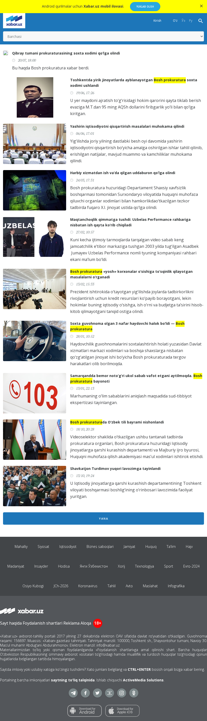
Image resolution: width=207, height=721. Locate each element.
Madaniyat (15, 566)
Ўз (183, 20)
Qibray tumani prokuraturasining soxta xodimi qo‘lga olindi (66, 53)
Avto (129, 585)
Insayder (41, 566)
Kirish (157, 20)
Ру (190, 20)
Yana (103, 518)
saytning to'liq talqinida (73, 680)
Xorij (121, 566)
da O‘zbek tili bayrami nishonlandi (117, 422)
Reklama (71, 623)
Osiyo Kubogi (33, 585)
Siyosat (43, 546)
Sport (168, 566)
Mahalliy (21, 546)
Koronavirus (87, 585)
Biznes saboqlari (100, 546)
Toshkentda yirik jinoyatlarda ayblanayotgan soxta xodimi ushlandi (133, 82)
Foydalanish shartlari (42, 623)
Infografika (176, 585)
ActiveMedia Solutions (143, 680)
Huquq (151, 546)
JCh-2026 (61, 585)
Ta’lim (171, 546)
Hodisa (64, 566)
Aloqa (86, 623)
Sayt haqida (11, 623)
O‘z (175, 20)
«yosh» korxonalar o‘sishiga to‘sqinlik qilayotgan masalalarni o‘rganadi (131, 274)
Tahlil (112, 585)
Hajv (189, 546)
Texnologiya (144, 566)
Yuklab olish (145, 6)
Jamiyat (129, 546)
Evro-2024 (191, 566)
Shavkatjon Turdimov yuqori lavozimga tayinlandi (115, 468)
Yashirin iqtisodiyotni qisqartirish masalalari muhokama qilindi (127, 126)
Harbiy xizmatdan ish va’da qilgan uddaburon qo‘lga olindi (122, 172)
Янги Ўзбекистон (94, 566)
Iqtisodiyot (67, 546)
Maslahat (150, 585)
